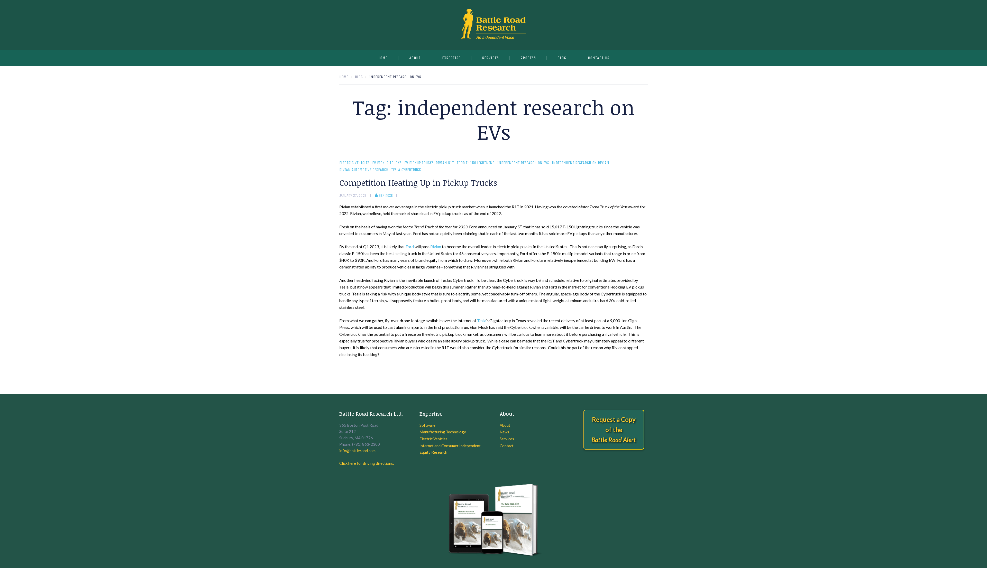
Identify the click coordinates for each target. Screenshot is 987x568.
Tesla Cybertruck (406, 170)
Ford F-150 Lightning (476, 163)
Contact (507, 445)
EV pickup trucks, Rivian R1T (429, 163)
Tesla (481, 320)
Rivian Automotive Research (363, 170)
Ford (410, 246)
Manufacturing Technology (442, 432)
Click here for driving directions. (366, 463)
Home (383, 57)
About (415, 57)
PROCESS (528, 57)
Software (427, 425)
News (504, 432)
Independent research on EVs (523, 163)
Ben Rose (386, 195)
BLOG (562, 57)
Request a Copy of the (613, 429)
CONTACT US (598, 57)
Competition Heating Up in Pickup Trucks (418, 182)
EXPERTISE (451, 57)
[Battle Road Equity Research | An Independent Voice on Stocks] (493, 25)
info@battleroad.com (357, 450)
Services (507, 438)
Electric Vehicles (354, 163)
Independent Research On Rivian (580, 163)
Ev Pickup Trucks (386, 163)
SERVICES (490, 57)
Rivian (435, 246)
